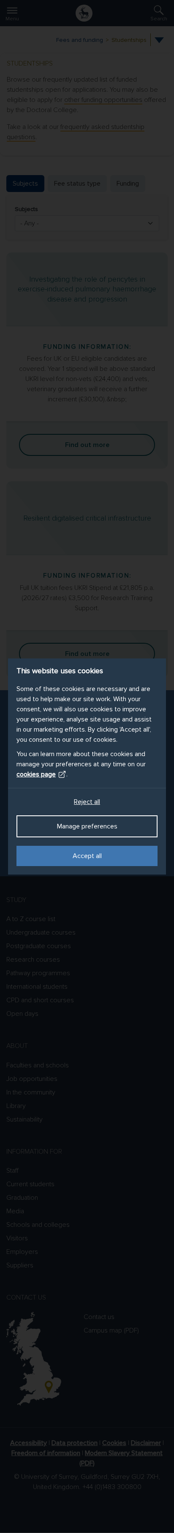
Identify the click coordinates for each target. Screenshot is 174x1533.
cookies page (36, 774)
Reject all (87, 802)
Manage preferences (87, 826)
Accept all (87, 856)
